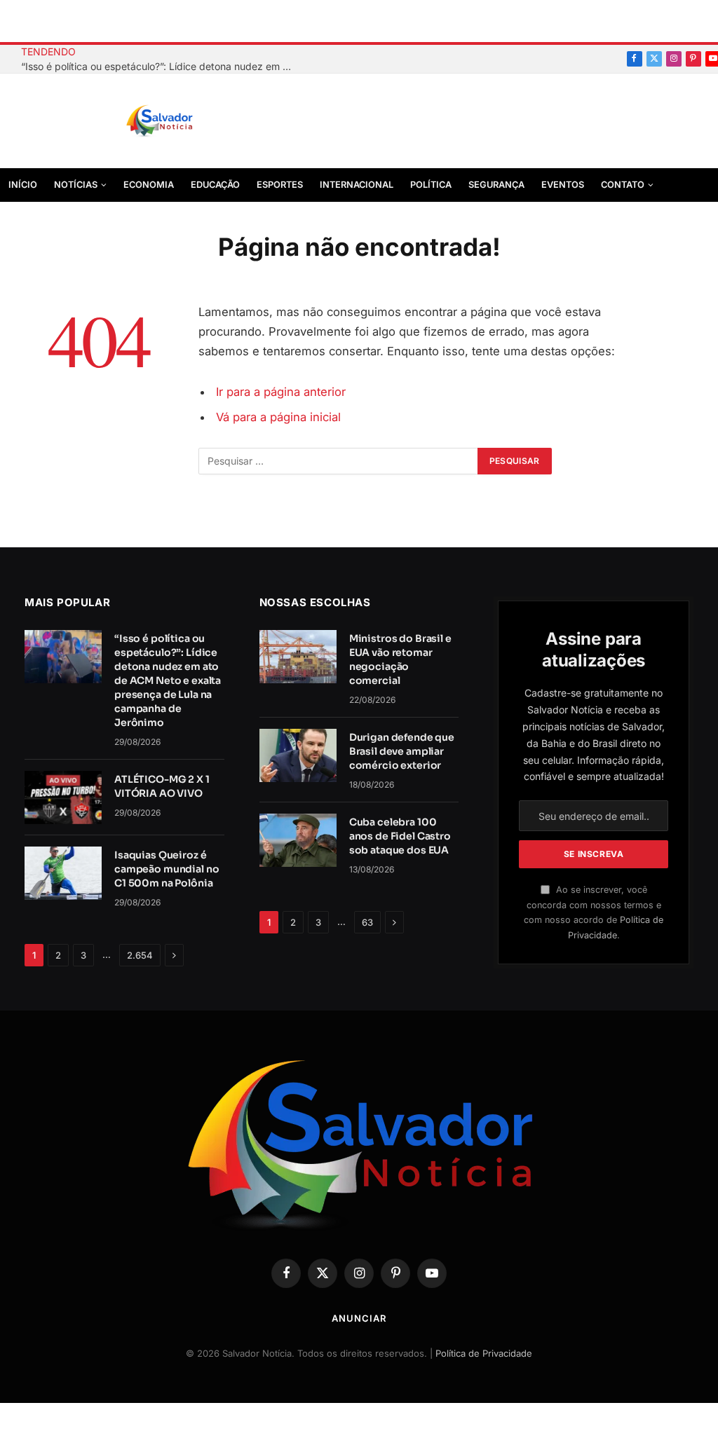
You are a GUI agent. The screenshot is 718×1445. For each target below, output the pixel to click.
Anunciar (359, 1318)
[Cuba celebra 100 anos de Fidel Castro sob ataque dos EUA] (298, 840)
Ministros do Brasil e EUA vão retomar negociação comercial (400, 659)
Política (431, 184)
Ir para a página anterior (281, 392)
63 (367, 922)
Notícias (75, 184)
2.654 (140, 955)
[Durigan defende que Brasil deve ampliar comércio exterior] (298, 755)
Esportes (280, 184)
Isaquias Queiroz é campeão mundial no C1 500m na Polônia (166, 869)
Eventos (562, 184)
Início (22, 184)
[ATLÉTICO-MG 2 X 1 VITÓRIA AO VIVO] (63, 797)
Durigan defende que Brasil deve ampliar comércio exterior (401, 751)
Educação (215, 184)
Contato (622, 184)
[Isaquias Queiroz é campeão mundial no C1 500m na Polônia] (63, 873)
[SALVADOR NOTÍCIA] (194, 121)
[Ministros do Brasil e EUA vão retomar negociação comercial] (298, 656)
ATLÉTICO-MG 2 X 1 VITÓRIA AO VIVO (162, 786)
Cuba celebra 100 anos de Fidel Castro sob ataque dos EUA (400, 836)
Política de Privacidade (483, 1353)
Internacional (356, 184)
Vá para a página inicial (278, 417)
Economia (148, 184)
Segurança (496, 184)
